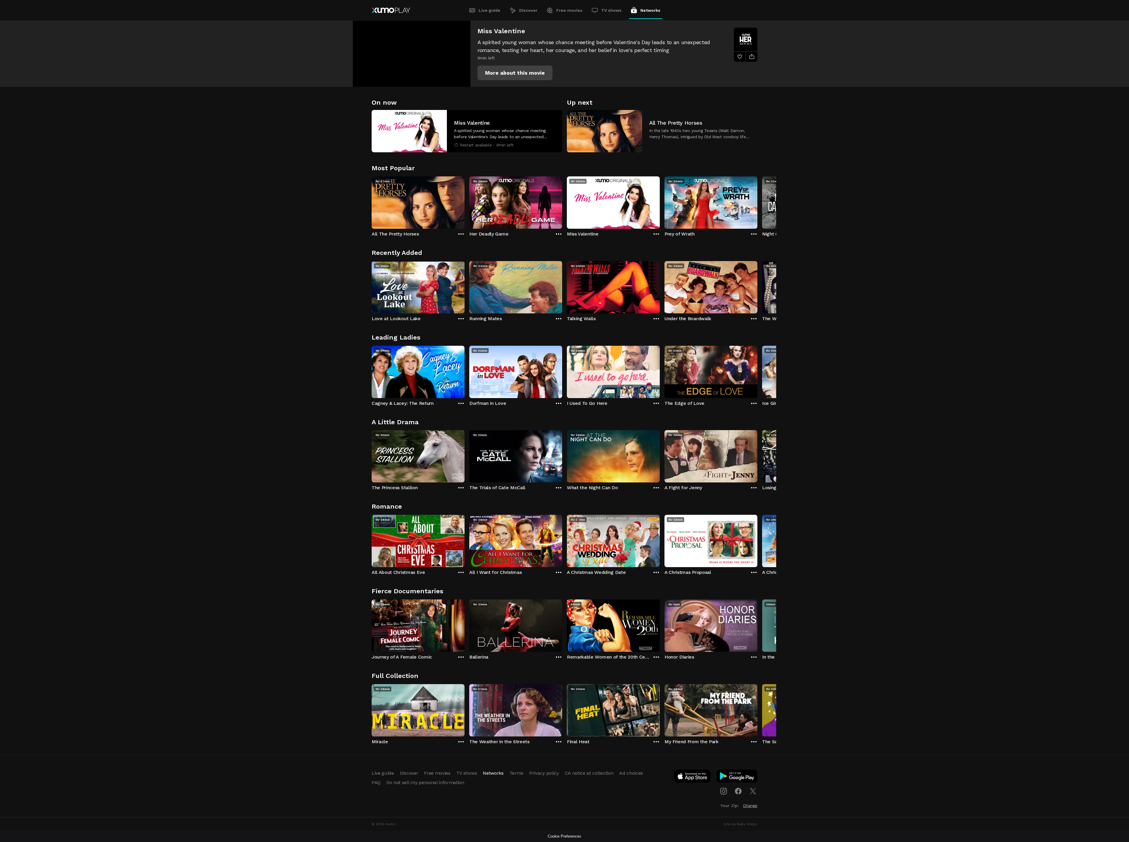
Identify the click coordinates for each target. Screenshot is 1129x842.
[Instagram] (723, 791)
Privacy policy (544, 773)
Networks (650, 10)
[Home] (391, 10)
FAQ (376, 782)
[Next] (757, 201)
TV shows (611, 10)
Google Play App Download (737, 777)
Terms (516, 773)
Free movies (569, 10)
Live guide (489, 10)
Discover (528, 10)
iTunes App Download (693, 777)
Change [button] (750, 805)
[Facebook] (738, 791)
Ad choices (631, 773)
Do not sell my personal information (425, 782)
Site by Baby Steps (740, 824)
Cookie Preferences (564, 836)
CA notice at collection (589, 773)
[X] (753, 791)
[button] (514, 73)
